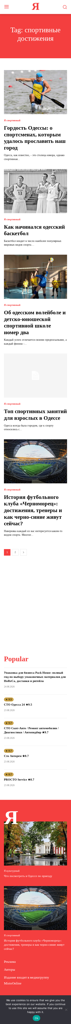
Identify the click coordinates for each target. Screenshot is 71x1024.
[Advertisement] (35, 602)
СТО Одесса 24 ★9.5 (18, 704)
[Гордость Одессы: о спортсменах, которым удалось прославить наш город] (35, 92)
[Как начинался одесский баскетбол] (35, 191)
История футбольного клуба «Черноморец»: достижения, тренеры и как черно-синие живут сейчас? (33, 510)
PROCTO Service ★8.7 (19, 779)
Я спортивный (12, 120)
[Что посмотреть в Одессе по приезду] (35, 843)
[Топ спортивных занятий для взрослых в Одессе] (35, 375)
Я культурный (12, 871)
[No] (66, 1010)
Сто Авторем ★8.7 (16, 756)
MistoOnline (12, 983)
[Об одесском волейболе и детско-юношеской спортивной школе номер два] (35, 277)
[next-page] (23, 552)
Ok (36, 1018)
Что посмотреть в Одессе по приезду (28, 876)
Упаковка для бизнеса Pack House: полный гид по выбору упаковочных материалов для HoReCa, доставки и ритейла (35, 677)
